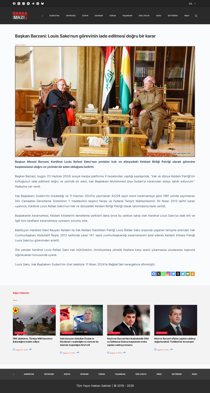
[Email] (188, 274)
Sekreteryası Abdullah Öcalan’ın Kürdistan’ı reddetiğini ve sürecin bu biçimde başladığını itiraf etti (79, 341)
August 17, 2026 (115, 353)
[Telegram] (33, 3)
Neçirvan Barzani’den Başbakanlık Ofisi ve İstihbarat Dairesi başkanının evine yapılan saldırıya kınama (128, 341)
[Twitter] (183, 274)
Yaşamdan (127, 16)
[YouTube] (28, 3)
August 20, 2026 (68, 353)
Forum (113, 16)
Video (158, 16)
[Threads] (37, 3)
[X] (158, 274)
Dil (191, 3)
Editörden (173, 16)
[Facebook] (14, 3)
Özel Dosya (144, 16)
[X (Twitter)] (19, 3)
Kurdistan (54, 16)
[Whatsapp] (163, 274)
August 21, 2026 (21, 350)
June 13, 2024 (20, 45)
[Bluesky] (42, 3)
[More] (192, 274)
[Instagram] (23, 3)
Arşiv (186, 16)
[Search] (196, 16)
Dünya (85, 16)
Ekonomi (99, 16)
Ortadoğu (71, 16)
